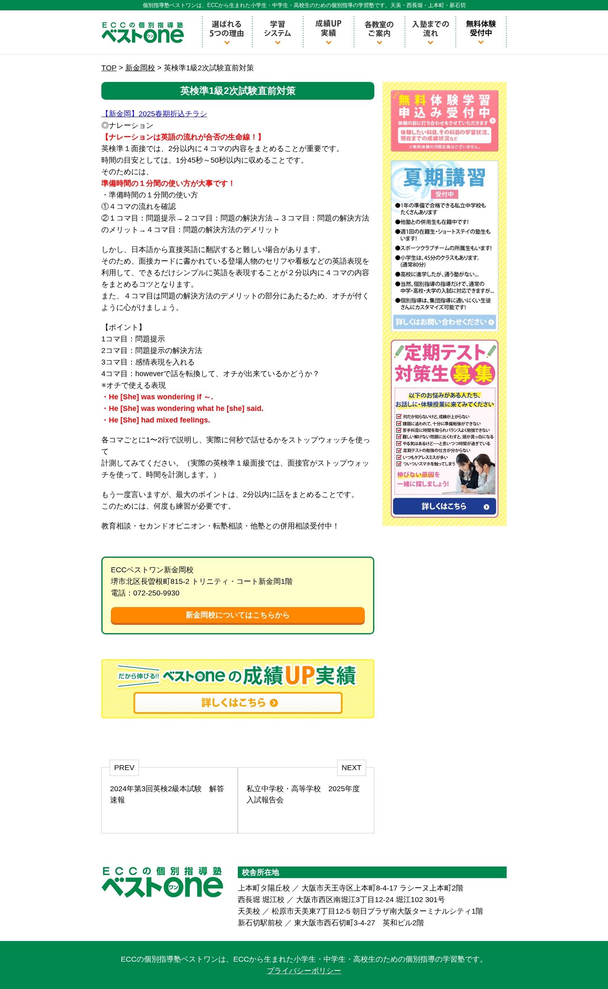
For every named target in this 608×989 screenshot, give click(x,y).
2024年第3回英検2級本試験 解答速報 (167, 794)
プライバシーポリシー (304, 971)
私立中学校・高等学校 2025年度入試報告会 (303, 794)
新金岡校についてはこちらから (238, 615)
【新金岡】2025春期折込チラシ (154, 114)
